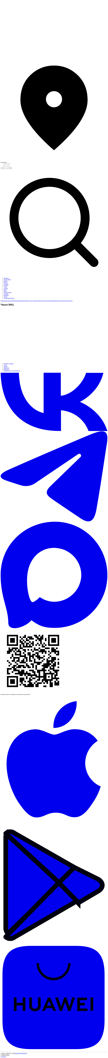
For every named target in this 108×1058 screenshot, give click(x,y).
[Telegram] (54, 521)
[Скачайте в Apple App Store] (54, 828)
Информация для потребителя (12, 370)
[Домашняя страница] (54, 53)
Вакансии (6, 368)
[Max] (54, 627)
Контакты (6, 369)
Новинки (3, 300)
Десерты (51, 300)
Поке (40, 300)
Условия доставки (8, 363)
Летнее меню (9, 300)
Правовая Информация (20, 1053)
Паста (37, 300)
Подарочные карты (67, 300)
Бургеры (22, 300)
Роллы (18, 300)
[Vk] (54, 430)
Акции (6, 366)
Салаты (34, 300)
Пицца (14, 300)
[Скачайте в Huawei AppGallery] (54, 1050)
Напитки (56, 300)
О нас (5, 365)
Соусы (60, 300)
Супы (30, 300)
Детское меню (45, 300)
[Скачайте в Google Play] (54, 943)
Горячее (26, 300)
